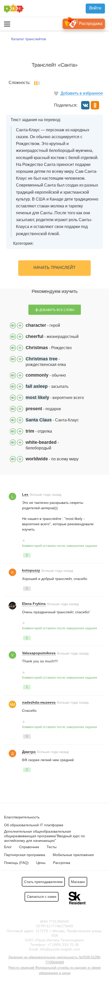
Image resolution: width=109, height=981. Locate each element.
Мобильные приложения (73, 855)
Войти (95, 8)
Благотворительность (22, 817)
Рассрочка (61, 863)
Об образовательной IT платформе (33, 825)
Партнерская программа (24, 855)
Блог (8, 847)
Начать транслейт (54, 267)
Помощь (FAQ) (16, 863)
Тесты (52, 847)
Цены (40, 863)
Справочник (29, 847)
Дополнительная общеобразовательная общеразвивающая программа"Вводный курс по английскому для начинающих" (44, 836)
